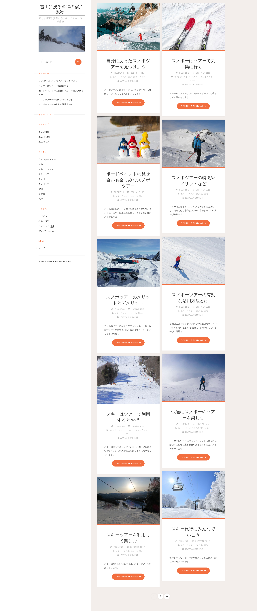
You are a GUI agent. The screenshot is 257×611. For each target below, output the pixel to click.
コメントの (46, 226)
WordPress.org (47, 231)
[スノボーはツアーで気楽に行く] (193, 26)
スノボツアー (45, 184)
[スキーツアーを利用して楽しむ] (128, 500)
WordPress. (65, 261)
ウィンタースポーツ (48, 159)
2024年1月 (44, 132)
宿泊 (41, 189)
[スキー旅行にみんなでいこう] (193, 494)
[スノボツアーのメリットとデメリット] (128, 262)
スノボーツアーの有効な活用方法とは (57, 104)
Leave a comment (129, 81)
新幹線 (42, 194)
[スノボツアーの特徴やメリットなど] (193, 143)
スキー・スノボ (46, 169)
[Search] (78, 62)
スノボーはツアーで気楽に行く (54, 85)
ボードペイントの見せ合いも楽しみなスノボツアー (128, 180)
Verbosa (54, 261)
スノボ (42, 179)
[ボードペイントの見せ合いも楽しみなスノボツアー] (128, 139)
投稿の (44, 221)
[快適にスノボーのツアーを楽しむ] (193, 377)
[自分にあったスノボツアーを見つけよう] (128, 26)
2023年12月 (44, 137)
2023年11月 (44, 141)
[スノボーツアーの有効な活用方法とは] (193, 260)
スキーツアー (45, 174)
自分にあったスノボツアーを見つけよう (58, 80)
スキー (42, 164)
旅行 (41, 198)
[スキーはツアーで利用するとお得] (128, 379)
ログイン (43, 216)
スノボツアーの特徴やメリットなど (56, 99)
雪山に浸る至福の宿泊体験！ (61, 10)
